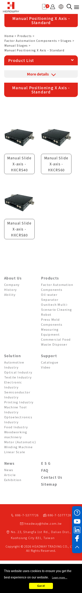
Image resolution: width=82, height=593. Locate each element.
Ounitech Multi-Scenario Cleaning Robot (56, 309)
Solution (12, 355)
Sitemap (49, 484)
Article (10, 475)
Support (49, 355)
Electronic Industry (13, 384)
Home (9, 36)
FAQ (45, 470)
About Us (13, 277)
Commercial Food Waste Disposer (56, 341)
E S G (46, 463)
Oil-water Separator (49, 297)
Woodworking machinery (15, 434)
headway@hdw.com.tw (43, 523)
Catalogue (49, 362)
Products (24, 36)
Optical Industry (18, 372)
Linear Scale (14, 452)
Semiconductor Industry (17, 394)
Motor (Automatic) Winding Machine (20, 444)
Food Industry (16, 427)
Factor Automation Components (30, 41)
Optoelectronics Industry (18, 419)
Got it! (41, 585)
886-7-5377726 (27, 515)
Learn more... (59, 577)
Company (12, 284)
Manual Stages (16, 45)
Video (46, 367)
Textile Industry (18, 377)
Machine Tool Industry (15, 409)
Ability (10, 294)
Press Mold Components (51, 321)
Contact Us (51, 477)
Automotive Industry (14, 364)
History (10, 289)
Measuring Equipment (50, 331)
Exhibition (12, 480)
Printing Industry (19, 402)
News (9, 463)
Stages (66, 41)
